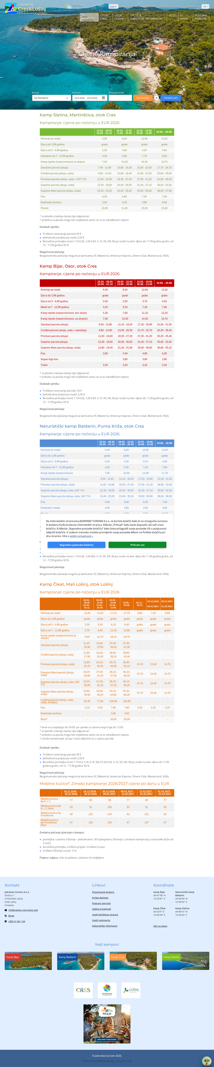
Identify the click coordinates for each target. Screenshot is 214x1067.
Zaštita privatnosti (101, 908)
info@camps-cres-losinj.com (23, 910)
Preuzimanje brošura (103, 892)
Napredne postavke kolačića (76, 544)
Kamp (35, 92)
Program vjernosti (101, 903)
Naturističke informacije (104, 925)
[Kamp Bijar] (28, 969)
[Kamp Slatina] (185, 969)
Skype (11, 915)
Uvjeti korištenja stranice (105, 914)
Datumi (76, 92)
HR (204, 6)
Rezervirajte (143, 97)
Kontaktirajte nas (170, 6)
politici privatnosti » (81, 536)
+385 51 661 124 (16, 921)
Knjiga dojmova (100, 897)
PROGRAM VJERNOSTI (145, 6)
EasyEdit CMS (124, 1061)
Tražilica (193, 6)
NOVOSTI (126, 6)
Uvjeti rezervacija (101, 920)
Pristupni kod (116, 92)
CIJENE (113, 6)
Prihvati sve (137, 544)
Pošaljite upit (170, 97)
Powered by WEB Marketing (98, 1061)
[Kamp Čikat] (133, 969)
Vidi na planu (160, 926)
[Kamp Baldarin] (80, 969)
